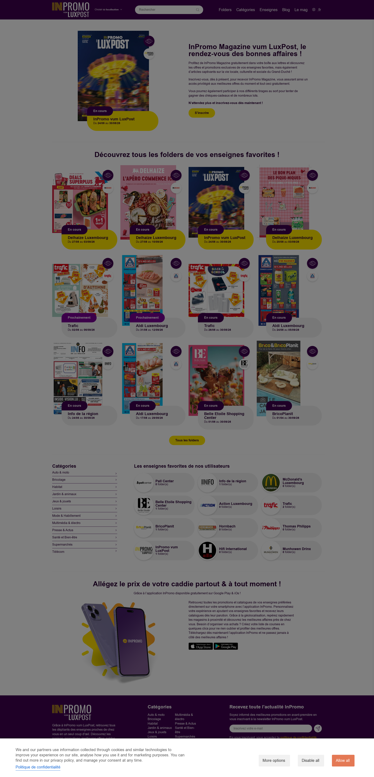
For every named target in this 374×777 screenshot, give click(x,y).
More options (274, 760)
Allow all (343, 760)
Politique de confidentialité (38, 767)
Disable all (310, 760)
